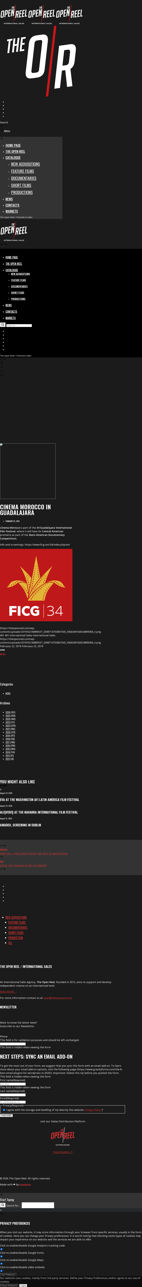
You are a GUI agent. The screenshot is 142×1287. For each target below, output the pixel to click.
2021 (8, 729)
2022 (8, 725)
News (8, 693)
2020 (8, 732)
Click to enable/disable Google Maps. (22, 1260)
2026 (8, 712)
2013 (8, 755)
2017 (8, 742)
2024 (8, 719)
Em (1, 654)
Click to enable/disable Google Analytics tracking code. (32, 1245)
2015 (8, 749)
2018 (8, 739)
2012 (8, 759)
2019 (8, 735)
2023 (8, 722)
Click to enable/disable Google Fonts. (22, 1252)
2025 (8, 715)
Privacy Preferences (9, 1286)
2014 (8, 752)
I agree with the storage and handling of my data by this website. (54, 1109)
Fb (3, 654)
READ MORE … (8, 991)
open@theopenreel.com (57, 998)
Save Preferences (8, 1275)
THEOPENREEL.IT (63, 1152)
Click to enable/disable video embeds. (22, 1267)
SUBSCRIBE (6, 1116)
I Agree (23, 1286)
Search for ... (13, 1205)
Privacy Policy (93, 1109)
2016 (8, 745)
